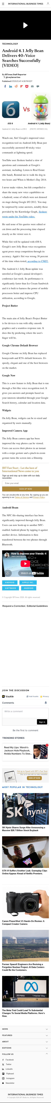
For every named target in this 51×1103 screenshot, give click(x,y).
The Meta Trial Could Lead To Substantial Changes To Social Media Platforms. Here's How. (23, 1013)
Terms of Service (22, 497)
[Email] (32, 86)
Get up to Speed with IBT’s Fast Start (32, 771)
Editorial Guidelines (37, 606)
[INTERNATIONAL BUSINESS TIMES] (25, 4)
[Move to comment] (37, 86)
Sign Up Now (34, 778)
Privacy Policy (39, 497)
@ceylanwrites (13, 77)
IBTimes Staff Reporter (15, 74)
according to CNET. (37, 261)
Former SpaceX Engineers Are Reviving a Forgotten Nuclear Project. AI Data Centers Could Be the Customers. (23, 967)
